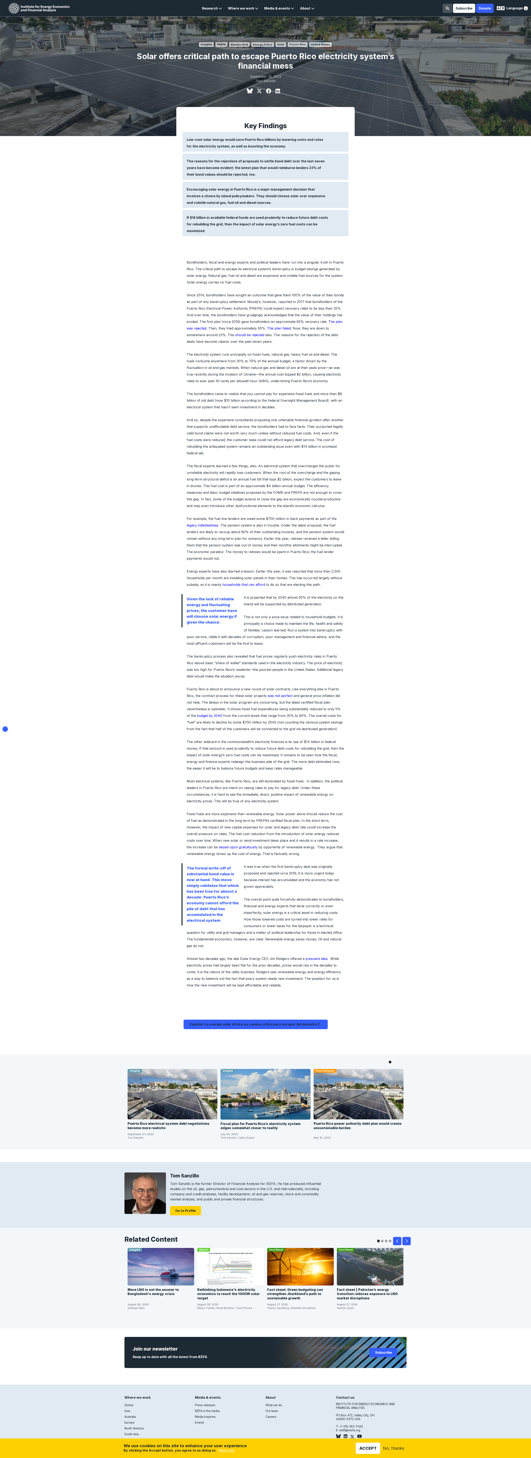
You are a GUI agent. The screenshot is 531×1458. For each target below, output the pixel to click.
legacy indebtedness (202, 525)
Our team (272, 1411)
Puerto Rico (297, 44)
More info (226, 1450)
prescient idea (316, 959)
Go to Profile (185, 1211)
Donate (485, 8)
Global (128, 1405)
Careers (271, 1416)
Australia (130, 1416)
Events (199, 1422)
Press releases (205, 1405)
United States (320, 44)
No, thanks (393, 1448)
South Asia (131, 1434)
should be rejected (249, 335)
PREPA (221, 44)
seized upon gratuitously (238, 847)
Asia (127, 1411)
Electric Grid (239, 44)
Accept (368, 1448)
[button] (212, 8)
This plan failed (279, 328)
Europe (129, 1422)
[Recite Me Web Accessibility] (526, 8)
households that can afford (243, 584)
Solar (281, 44)
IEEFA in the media (207, 1411)
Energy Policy (262, 44)
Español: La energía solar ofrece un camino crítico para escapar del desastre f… (256, 1024)
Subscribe (464, 8)
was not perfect (280, 696)
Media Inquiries (205, 1416)
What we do (274, 1405)
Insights (206, 44)
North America (134, 1428)
